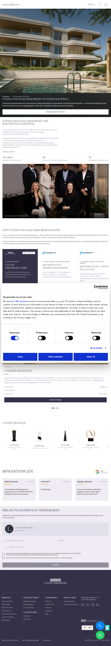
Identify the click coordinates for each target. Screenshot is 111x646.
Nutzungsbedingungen (43, 555)
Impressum (47, 640)
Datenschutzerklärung (10, 640)
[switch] (42, 338)
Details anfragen (55, 400)
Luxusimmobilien (8, 617)
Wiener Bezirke (69, 601)
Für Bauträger (28, 604)
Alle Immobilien (7, 601)
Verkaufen (27, 616)
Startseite (5, 96)
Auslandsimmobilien (71, 604)
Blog (46, 614)
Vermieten (27, 619)
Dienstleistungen (29, 601)
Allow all (91, 357)
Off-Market (6, 620)
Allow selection (55, 357)
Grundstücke (6, 611)
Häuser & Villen (7, 607)
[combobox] (7, 547)
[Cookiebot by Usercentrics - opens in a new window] (96, 287)
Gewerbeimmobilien (9, 614)
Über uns (48, 601)
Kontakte (48, 611)
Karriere (48, 607)
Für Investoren (28, 607)
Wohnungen (6, 604)
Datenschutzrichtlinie (62, 553)
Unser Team (49, 604)
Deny (20, 357)
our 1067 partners (20, 301)
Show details (96, 348)
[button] (91, 4)
